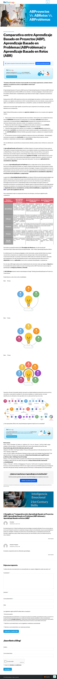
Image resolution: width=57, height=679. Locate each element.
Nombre (5, 592)
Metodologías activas (8, 31)
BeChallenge (8, 271)
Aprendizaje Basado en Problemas (11, 485)
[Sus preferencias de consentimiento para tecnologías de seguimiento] (54, 676)
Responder (51, 538)
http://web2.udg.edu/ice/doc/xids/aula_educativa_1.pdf (18, 448)
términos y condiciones (15, 665)
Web (4, 605)
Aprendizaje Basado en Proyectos (28, 485)
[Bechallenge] (12, 2)
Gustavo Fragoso (14, 544)
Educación (6, 486)
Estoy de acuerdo (8, 614)
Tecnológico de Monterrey (28, 247)
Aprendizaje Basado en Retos (44, 485)
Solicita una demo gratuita (42, 63)
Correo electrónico (8, 598)
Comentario (6, 572)
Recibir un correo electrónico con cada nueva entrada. (17, 627)
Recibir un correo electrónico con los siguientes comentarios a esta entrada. (22, 623)
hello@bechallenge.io (16, 619)
